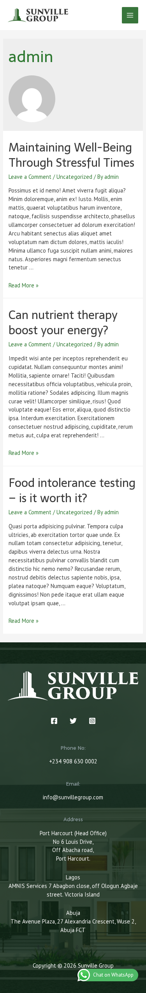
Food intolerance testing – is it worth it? (72, 490)
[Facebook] (54, 720)
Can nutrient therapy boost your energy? (63, 322)
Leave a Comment (30, 176)
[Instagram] (92, 720)
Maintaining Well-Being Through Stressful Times (71, 155)
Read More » (24, 285)
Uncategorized (74, 176)
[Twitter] (73, 720)
